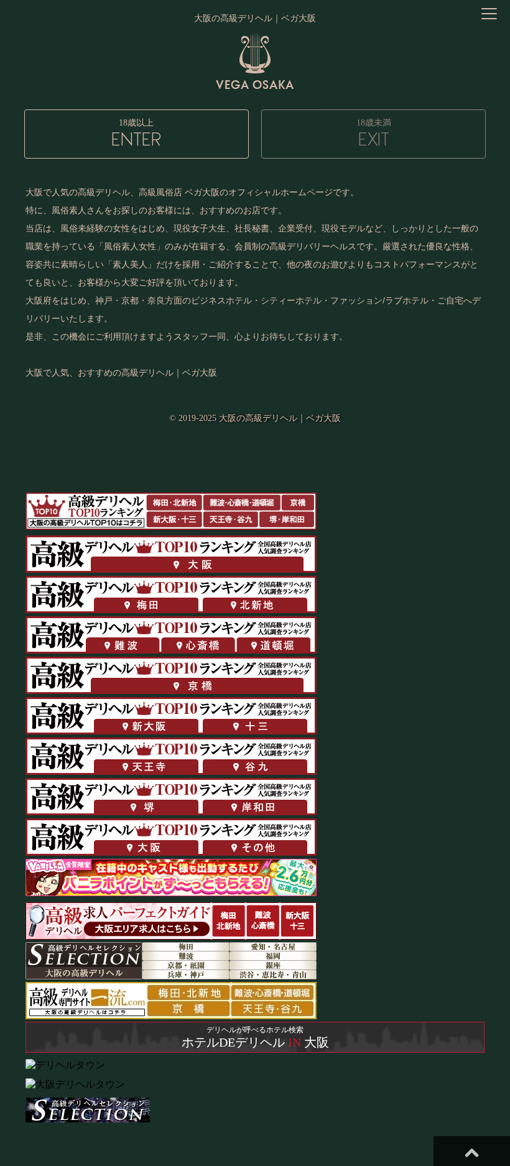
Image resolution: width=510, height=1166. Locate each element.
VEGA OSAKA (255, 84)
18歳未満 (373, 134)
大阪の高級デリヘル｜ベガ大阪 (280, 418)
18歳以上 (136, 134)
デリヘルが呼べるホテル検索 (255, 1036)
